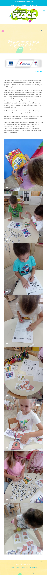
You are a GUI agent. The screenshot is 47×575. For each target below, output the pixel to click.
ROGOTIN (25, 5)
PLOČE (12, 5)
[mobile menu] (44, 10)
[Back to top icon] (42, 570)
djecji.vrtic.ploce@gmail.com (24, 1)
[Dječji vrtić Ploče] (23, 14)
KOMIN (18, 5)
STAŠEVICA (33, 5)
